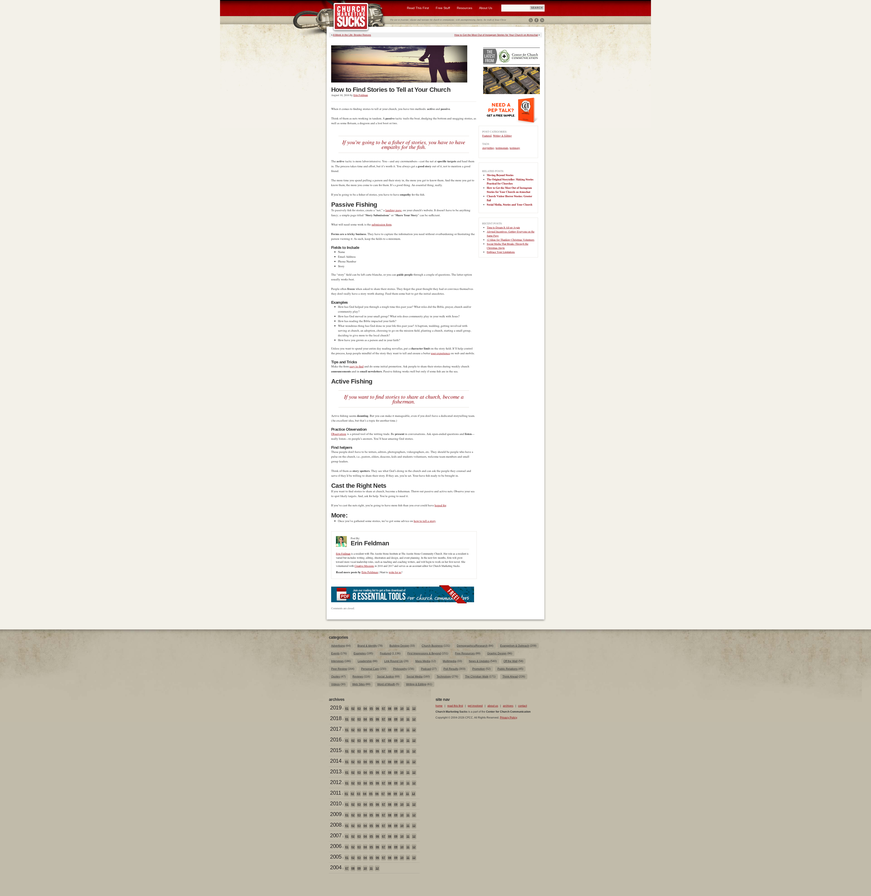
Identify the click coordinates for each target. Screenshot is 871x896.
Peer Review (339, 668)
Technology (444, 676)
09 (395, 708)
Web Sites (358, 684)
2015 (335, 750)
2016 (335, 739)
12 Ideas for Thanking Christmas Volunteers (510, 239)
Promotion (478, 668)
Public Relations (507, 668)
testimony (515, 148)
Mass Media (422, 661)
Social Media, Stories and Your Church (509, 204)
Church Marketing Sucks (351, 17)
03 (359, 708)
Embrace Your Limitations (501, 252)
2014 (335, 761)
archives (508, 705)
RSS (542, 20)
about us (492, 705)
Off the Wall (511, 661)
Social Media (414, 676)
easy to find (357, 366)
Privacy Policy (508, 717)
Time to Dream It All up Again (503, 227)
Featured (487, 135)
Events (335, 653)
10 (402, 708)
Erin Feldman (360, 95)
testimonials (502, 148)
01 (346, 708)
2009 (335, 814)
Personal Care (370, 668)
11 (407, 708)
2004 (335, 867)
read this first (455, 705)
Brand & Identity (367, 645)
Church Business (432, 645)
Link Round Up (393, 661)
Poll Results (450, 668)
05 (371, 708)
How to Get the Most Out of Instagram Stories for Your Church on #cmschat (496, 35)
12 (414, 708)
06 (377, 708)
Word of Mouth (386, 684)
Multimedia (449, 661)
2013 (335, 771)
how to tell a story (425, 521)
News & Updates (479, 661)
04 (365, 708)
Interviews (337, 661)
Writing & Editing (502, 135)
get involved (475, 705)
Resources (464, 8)
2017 (335, 729)
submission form (381, 224)
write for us (395, 572)
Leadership (365, 661)
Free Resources (465, 653)
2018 (335, 718)
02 (353, 708)
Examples (360, 653)
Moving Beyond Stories (500, 175)
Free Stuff (443, 8)
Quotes (335, 676)
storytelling (488, 148)
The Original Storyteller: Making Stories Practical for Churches (510, 181)
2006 (335, 846)
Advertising (338, 645)
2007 (335, 835)
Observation (338, 434)
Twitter (530, 20)
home (439, 705)
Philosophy (400, 668)
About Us (485, 8)
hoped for (440, 505)
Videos (335, 684)
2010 (335, 803)
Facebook (536, 20)
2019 (335, 707)
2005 (335, 857)
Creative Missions (364, 566)
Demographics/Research (472, 645)
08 (389, 708)
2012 (335, 782)
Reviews (357, 676)
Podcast (426, 668)
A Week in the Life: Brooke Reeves (352, 35)
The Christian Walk (476, 676)
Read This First (418, 8)
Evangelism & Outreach (514, 645)
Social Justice (385, 676)
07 (383, 708)
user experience (440, 353)
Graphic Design (496, 653)
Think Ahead (510, 676)
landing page (393, 210)
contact (522, 705)
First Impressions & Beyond (424, 653)
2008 (335, 825)
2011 (335, 793)
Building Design (399, 645)
